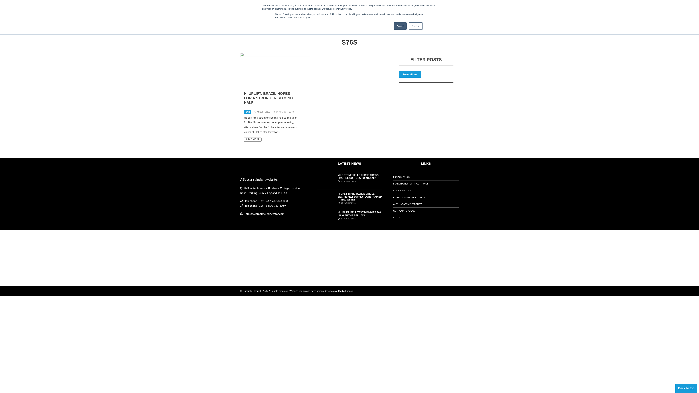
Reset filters (409, 74)
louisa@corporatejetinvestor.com (264, 214)
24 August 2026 (348, 181)
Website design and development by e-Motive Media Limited (321, 291)
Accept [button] (400, 25)
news (247, 112)
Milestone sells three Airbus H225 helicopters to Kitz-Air (358, 176)
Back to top (686, 388)
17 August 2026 (348, 219)
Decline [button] (416, 25)
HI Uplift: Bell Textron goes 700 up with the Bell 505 (359, 214)
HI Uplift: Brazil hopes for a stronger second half (268, 98)
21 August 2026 (348, 203)
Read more (252, 139)
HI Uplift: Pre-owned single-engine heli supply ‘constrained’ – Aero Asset (360, 196)
